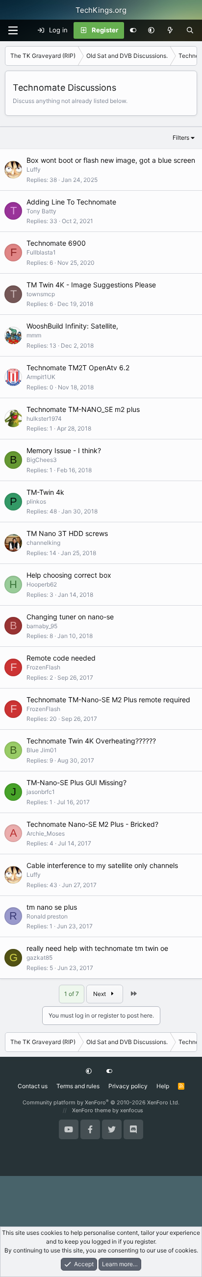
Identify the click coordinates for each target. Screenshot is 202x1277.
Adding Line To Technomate (71, 202)
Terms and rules (78, 1086)
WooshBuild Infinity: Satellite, (72, 326)
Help (162, 1086)
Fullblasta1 (41, 252)
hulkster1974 (44, 418)
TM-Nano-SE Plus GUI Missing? (76, 782)
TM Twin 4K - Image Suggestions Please (91, 285)
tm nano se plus (51, 907)
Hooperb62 (41, 584)
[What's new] (170, 30)
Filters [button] (181, 137)
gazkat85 (39, 957)
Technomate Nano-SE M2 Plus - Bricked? (92, 824)
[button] (151, 30)
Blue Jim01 (41, 750)
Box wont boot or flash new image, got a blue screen (110, 160)
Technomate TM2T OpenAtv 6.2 (77, 367)
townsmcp (40, 294)
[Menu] (13, 30)
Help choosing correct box (68, 575)
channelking (43, 542)
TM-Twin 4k (45, 492)
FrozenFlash (43, 667)
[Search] (190, 30)
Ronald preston (47, 916)
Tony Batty (41, 211)
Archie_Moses (45, 833)
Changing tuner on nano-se (70, 617)
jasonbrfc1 (40, 791)
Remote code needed (61, 658)
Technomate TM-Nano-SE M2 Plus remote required (108, 699)
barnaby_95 (41, 626)
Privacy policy (128, 1086)
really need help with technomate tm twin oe (97, 948)
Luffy (33, 169)
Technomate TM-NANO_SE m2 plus (83, 409)
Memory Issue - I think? (63, 450)
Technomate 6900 (56, 243)
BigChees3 (41, 459)
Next (100, 993)
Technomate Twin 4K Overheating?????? (91, 741)
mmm (33, 335)
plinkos (36, 501)
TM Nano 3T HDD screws (67, 533)
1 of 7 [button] (71, 993)
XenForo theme (91, 1110)
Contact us (33, 1086)
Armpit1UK (40, 377)
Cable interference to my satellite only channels (102, 865)
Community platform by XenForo (101, 1102)
